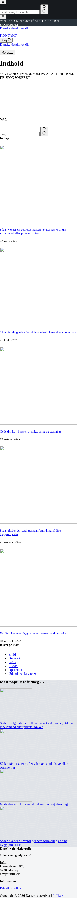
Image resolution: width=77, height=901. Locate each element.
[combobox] (20, 134)
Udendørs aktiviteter (22, 673)
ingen (12, 662)
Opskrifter (15, 670)
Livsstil (13, 666)
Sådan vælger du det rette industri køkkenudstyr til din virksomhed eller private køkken (33, 231)
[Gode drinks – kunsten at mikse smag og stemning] (38, 423)
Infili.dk (58, 895)
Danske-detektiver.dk (14, 28)
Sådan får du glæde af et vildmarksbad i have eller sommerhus (38, 332)
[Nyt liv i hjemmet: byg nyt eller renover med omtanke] (38, 625)
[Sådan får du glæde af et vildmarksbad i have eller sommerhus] (38, 324)
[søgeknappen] (44, 131)
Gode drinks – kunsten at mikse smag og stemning (30, 431)
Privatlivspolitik (10, 888)
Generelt (14, 658)
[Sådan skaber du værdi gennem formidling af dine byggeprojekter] (38, 522)
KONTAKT (8, 35)
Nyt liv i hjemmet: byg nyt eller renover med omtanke (33, 633)
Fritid (12, 654)
